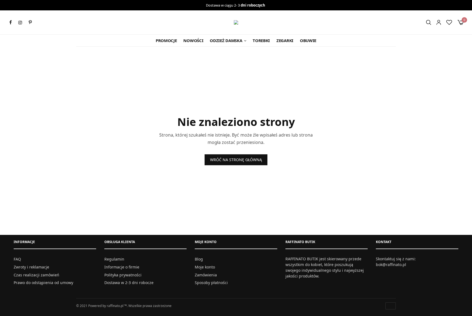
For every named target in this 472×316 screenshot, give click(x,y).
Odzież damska (226, 40)
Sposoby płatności (211, 282)
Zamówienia (206, 274)
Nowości (193, 40)
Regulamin (114, 259)
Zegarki (284, 40)
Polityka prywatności (122, 274)
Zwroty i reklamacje (31, 266)
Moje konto (205, 266)
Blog (199, 259)
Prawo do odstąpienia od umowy (43, 282)
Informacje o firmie (121, 266)
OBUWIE (308, 40)
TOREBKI (261, 40)
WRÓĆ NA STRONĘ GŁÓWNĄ (236, 159)
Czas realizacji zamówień (36, 274)
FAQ (17, 259)
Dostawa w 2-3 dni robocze (129, 282)
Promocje (166, 40)
